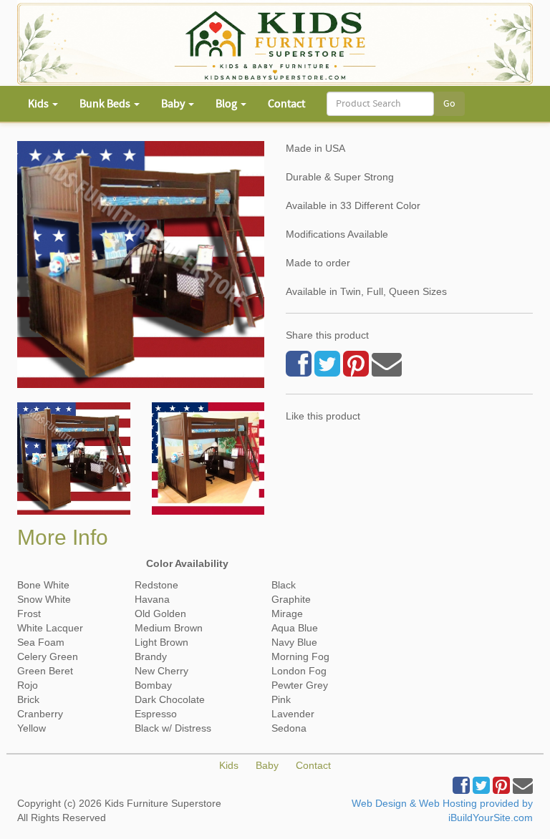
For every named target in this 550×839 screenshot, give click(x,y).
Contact (286, 104)
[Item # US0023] (73, 458)
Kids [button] (39, 104)
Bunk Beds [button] (105, 104)
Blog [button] (227, 104)
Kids (228, 765)
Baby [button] (174, 104)
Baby (267, 765)
